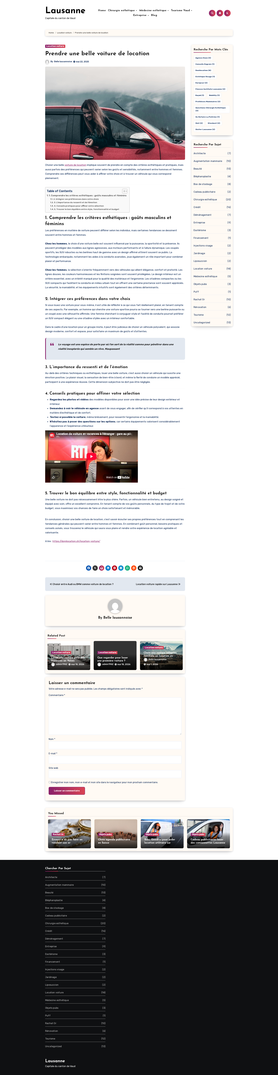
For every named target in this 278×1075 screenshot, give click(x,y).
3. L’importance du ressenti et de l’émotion (75, 202)
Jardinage (199, 253)
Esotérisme (200, 230)
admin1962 (61, 664)
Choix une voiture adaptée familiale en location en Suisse (160, 656)
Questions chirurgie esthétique (210, 109)
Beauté (198, 168)
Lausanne (65, 11)
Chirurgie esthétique (122, 10)
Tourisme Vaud (181, 10)
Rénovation (200, 307)
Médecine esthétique (153, 10)
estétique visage (205, 77)
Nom (52, 739)
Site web (53, 768)
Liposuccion (200, 261)
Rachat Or (199, 299)
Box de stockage (203, 184)
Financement (201, 238)
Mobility (214, 95)
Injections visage (203, 245)
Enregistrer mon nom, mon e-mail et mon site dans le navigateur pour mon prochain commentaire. (104, 782)
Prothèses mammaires (207, 102)
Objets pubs (200, 284)
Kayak (199, 95)
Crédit (197, 207)
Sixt (199, 123)
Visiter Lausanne (205, 129)
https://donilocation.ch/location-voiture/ (76, 541)
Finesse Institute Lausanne (210, 89)
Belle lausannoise (63, 61)
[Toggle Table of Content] (123, 191)
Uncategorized (202, 322)
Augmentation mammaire (208, 161)
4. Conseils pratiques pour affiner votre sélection (79, 206)
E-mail (53, 753)
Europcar (201, 83)
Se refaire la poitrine (207, 117)
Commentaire (57, 695)
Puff (196, 291)
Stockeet (214, 123)
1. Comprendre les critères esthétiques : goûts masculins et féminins (88, 195)
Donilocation (203, 70)
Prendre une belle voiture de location (97, 54)
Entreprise (140, 15)
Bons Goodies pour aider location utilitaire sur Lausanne (159, 842)
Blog (154, 15)
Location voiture (55, 46)
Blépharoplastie (202, 176)
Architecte (200, 153)
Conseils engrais (204, 64)
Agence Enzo (203, 58)
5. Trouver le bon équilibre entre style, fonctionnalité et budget (86, 209)
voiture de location (75, 164)
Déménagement (202, 215)
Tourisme (199, 314)
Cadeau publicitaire (204, 191)
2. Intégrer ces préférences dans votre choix (76, 199)
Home (102, 10)
